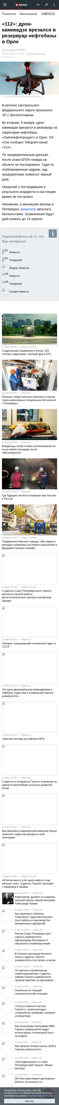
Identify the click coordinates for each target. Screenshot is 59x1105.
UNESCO (48, 14)
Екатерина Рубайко (14, 49)
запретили (28, 209)
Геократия (9, 14)
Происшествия (36, 53)
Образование (28, 14)
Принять (29, 1101)
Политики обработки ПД (40, 1095)
